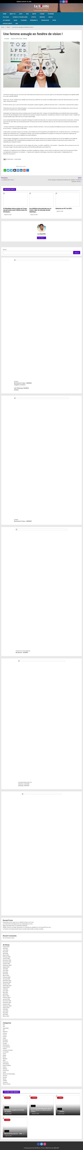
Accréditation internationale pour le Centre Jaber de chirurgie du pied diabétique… (40, 210)
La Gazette (6, 38)
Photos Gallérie (7, 1065)
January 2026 (6, 958)
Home (4, 14)
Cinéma (5, 1033)
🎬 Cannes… (61, 1111)
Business (5, 1031)
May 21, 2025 (61, 1113)
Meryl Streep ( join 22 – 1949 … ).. (14, 1133)
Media (4, 1055)
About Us (12, 14)
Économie (51, 14)
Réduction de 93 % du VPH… (64, 208)
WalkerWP (56, 1148)
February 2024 (6, 997)
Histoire (5, 1048)
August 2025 (6, 967)
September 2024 (7, 985)
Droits (50, 17)
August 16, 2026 (7, 214)
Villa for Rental (6, 1084)
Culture (5, 1036)
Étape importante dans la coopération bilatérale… (15, 925)
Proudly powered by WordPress (32, 1148)
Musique (5, 1058)
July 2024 (5, 989)
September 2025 (7, 965)
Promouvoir (45, 20)
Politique (6, 17)
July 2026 (5, 948)
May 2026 (5, 951)
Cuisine (42, 14)
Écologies (5, 1040)
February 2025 (6, 977)
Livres (4, 1053)
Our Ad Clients (7, 23)
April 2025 (5, 973)
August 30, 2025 (35, 1113)
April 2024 (5, 994)
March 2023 (6, 1016)
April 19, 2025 (8, 1135)
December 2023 (7, 1000)
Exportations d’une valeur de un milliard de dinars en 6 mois (18, 922)
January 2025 (6, 978)
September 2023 (7, 1006)
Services (42, 17)
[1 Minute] (68, 1115)
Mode (15, 20)
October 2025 (6, 963)
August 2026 (6, 946)
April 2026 (5, 953)
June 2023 (5, 1011)
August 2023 (6, 1007)
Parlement (5, 1062)
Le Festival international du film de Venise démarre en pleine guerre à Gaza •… (41, 1110)
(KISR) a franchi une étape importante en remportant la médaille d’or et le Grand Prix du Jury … (27, 927)
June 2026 (5, 950)
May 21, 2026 (8, 1113)
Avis (27, 14)
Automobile (6, 20)
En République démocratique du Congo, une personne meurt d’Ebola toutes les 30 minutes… (15, 210)
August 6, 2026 (59, 211)
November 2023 (7, 1002)
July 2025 (5, 968)
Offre (54, 20)
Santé (34, 14)
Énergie (5, 1043)
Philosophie (6, 1063)
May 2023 (5, 1012)
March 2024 (6, 995)
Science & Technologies (20, 17)
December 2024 (7, 980)
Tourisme (24, 20)
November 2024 (7, 982)
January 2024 (6, 999)
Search (4, 249)
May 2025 (5, 972)
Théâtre (5, 1080)
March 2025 (6, 975)
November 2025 (7, 962)
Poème (4, 1067)
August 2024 (6, 987)
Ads (17, 23)
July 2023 (5, 1009)
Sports (33, 17)
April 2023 (5, 1014)
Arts (20, 14)
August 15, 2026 (34, 214)
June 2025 (5, 970)
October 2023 (6, 1004)
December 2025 (7, 960)
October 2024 (6, 984)
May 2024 (5, 992)
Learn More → (41, 237)
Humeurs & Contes (8, 1050)
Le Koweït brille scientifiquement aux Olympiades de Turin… (18, 924)
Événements (34, 20)
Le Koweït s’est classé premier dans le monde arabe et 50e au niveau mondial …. (24, 929)
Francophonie (6, 1046)
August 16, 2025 (14, 38)
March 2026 (6, 955)
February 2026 (6, 956)
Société (5, 1077)
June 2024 (5, 990)
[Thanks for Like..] (3, 90)
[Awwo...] (8, 90)
